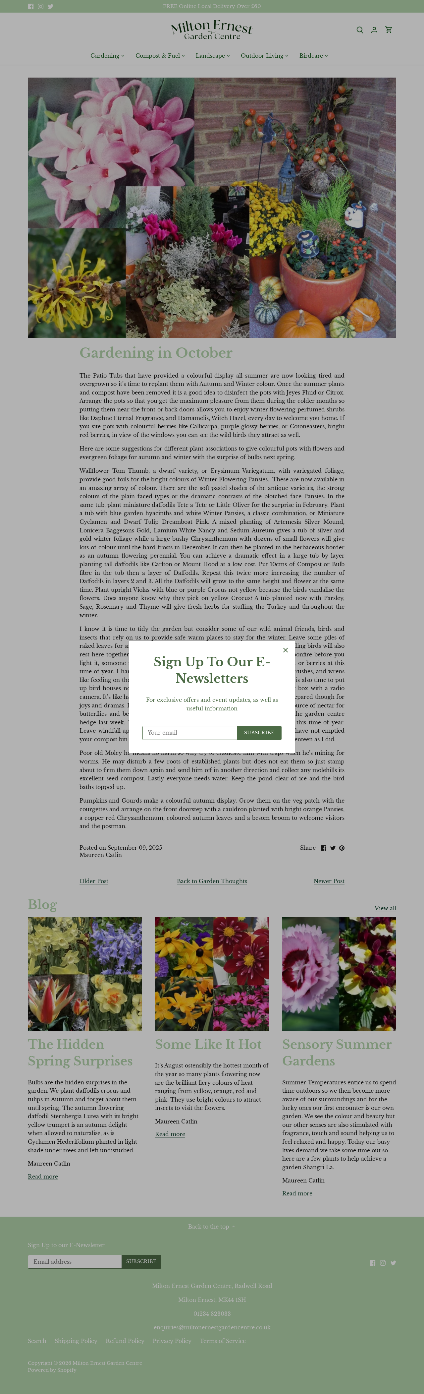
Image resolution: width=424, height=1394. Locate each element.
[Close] (285, 650)
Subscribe (259, 733)
